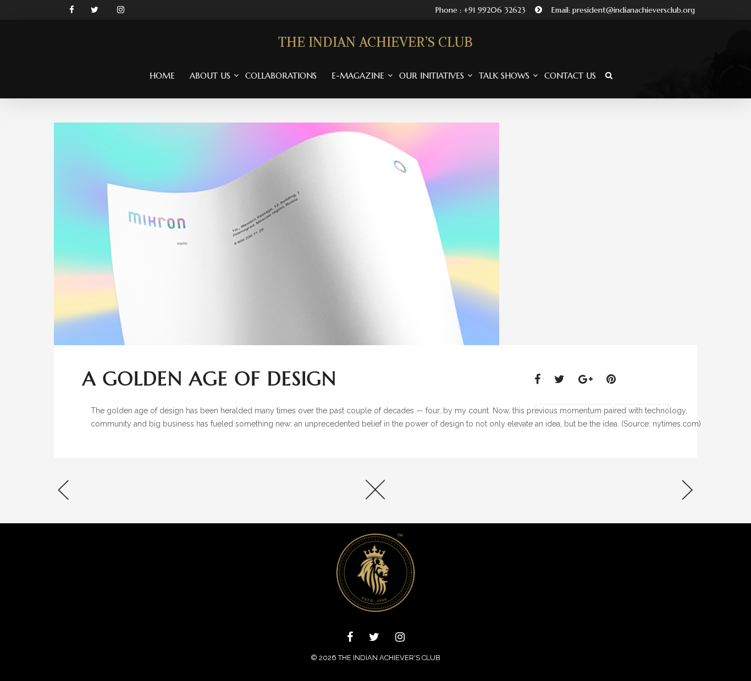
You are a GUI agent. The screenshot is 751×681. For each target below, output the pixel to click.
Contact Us (570, 75)
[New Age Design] (590, 493)
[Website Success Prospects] (161, 493)
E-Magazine (358, 75)
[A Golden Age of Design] (542, 379)
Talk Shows (504, 75)
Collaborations (281, 75)
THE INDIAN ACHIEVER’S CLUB (375, 42)
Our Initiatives (431, 75)
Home (162, 75)
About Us (210, 75)
